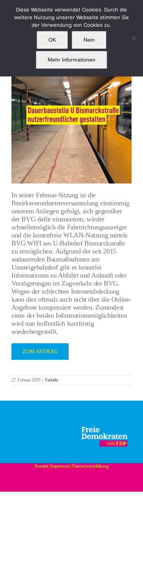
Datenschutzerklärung (90, 466)
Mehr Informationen (71, 60)
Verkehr (51, 380)
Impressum (60, 466)
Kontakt (41, 466)
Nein (89, 40)
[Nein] (133, 38)
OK (52, 40)
